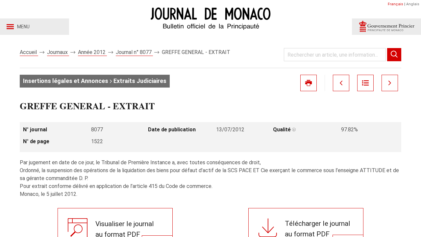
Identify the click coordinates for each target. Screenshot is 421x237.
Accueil (29, 52)
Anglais (412, 4)
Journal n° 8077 (134, 52)
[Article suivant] (390, 83)
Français (395, 4)
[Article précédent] (341, 83)
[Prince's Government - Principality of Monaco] (386, 26)
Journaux (58, 52)
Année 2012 (92, 52)
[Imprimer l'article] (308, 83)
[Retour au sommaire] (365, 83)
